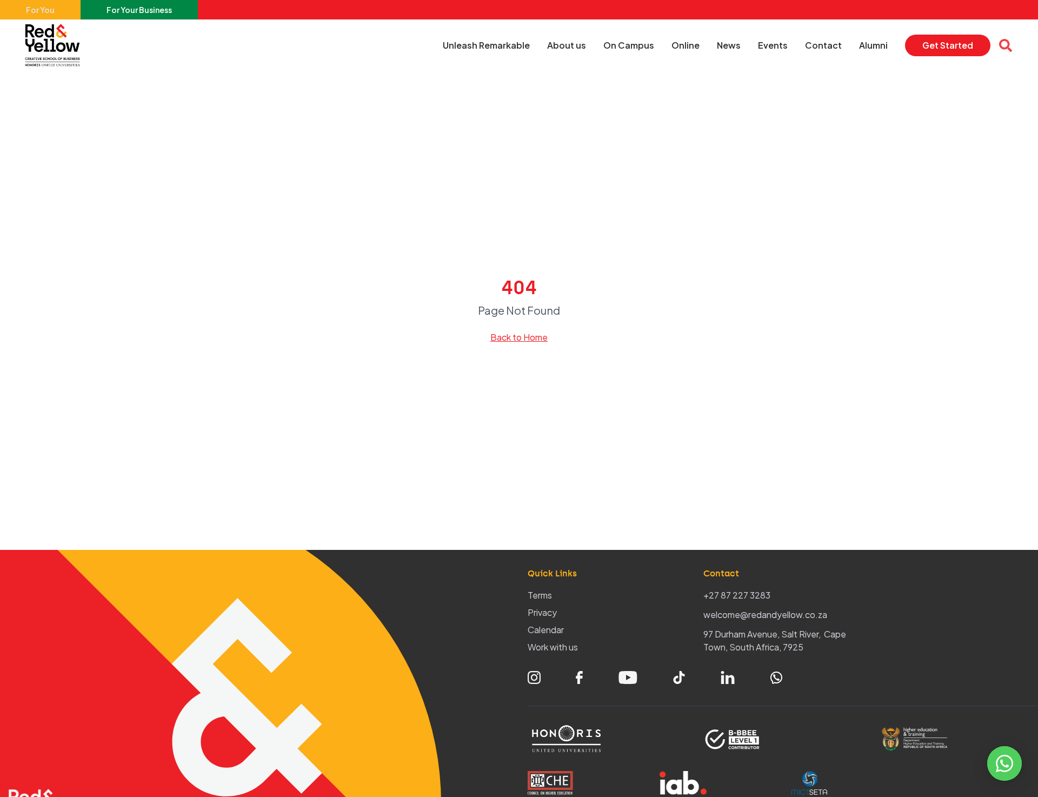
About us (566, 45)
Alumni (873, 45)
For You (40, 10)
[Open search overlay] (1005, 45)
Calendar (546, 629)
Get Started (947, 45)
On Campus (628, 45)
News (729, 45)
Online (685, 45)
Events (773, 45)
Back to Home (519, 337)
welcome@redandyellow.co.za (765, 614)
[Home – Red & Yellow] (55, 45)
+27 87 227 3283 (736, 595)
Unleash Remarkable (486, 45)
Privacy (542, 612)
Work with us (553, 647)
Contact (823, 45)
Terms (540, 595)
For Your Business (139, 10)
